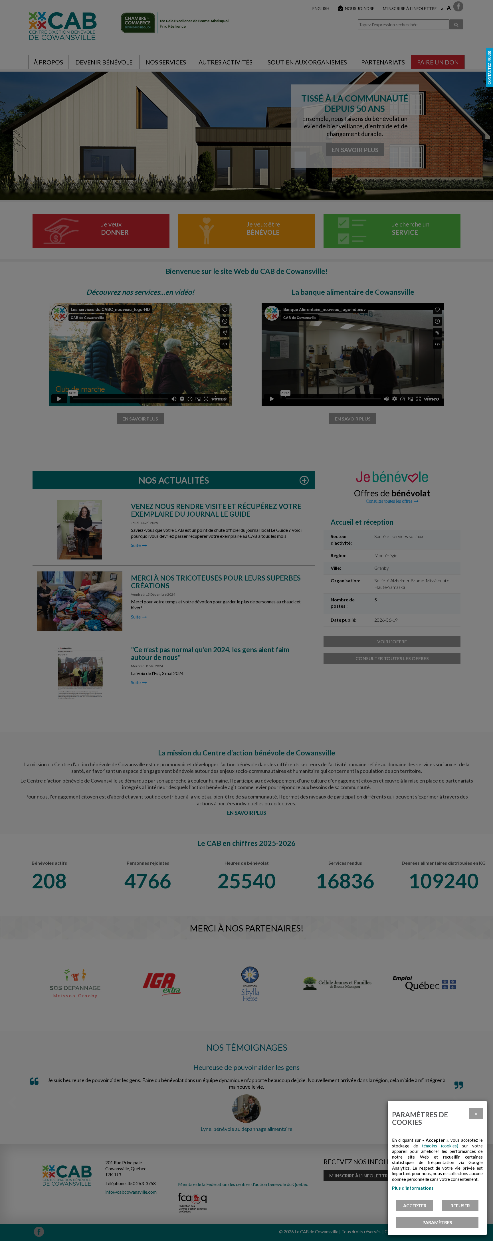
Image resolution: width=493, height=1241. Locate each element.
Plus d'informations (413, 1188)
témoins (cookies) (440, 1145)
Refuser (460, 1205)
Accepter (415, 1205)
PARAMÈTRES (437, 1222)
